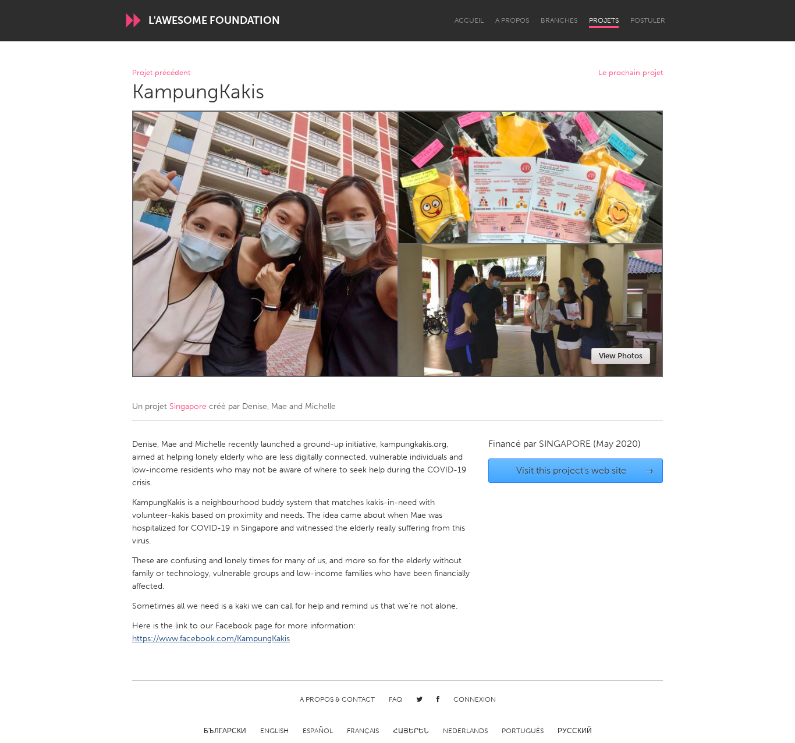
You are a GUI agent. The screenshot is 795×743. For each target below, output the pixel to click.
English (274, 731)
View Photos (621, 355)
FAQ (395, 699)
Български (225, 731)
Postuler (647, 20)
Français (363, 731)
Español (318, 731)
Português (523, 731)
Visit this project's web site (585, 470)
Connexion (474, 699)
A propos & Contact (337, 699)
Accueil (469, 20)
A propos (512, 20)
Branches (559, 20)
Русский (575, 731)
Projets (604, 20)
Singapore (188, 406)
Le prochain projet (630, 73)
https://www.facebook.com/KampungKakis (211, 639)
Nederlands (465, 731)
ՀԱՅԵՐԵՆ (411, 731)
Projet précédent (161, 73)
